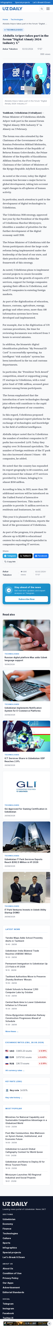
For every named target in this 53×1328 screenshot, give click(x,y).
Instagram (8, 1308)
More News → (12, 1031)
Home (5, 19)
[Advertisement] (26, 1323)
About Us (8, 1268)
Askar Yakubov (10, 49)
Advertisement (11, 1287)
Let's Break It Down (41, 2)
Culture (7, 1238)
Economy (8, 1224)
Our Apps (8, 1282)
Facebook (42, 556)
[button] (41, 8)
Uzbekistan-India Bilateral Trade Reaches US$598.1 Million (22, 952)
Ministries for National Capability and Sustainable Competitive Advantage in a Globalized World (26, 1120)
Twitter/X (27, 556)
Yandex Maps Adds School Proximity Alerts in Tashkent (24, 939)
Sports (6, 1242)
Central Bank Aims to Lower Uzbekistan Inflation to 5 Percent (25, 1003)
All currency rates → (15, 1070)
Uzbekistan (9, 1219)
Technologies (17, 19)
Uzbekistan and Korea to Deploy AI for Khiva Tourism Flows (25, 1163)
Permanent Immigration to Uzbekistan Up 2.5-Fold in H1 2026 (26, 965)
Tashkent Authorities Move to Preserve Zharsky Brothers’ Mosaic (25, 978)
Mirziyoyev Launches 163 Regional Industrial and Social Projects (23, 1176)
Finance (7, 1228)
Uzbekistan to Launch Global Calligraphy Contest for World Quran (24, 1150)
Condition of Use (12, 1273)
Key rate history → (14, 1097)
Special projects (22, 2)
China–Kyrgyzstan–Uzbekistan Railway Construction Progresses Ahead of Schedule (25, 1018)
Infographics (6, 2)
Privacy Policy (10, 1278)
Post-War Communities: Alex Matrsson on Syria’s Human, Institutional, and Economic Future (25, 1136)
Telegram (11, 556)
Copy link (11, 562)
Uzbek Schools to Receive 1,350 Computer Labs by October (21, 991)
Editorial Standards (13, 1292)
